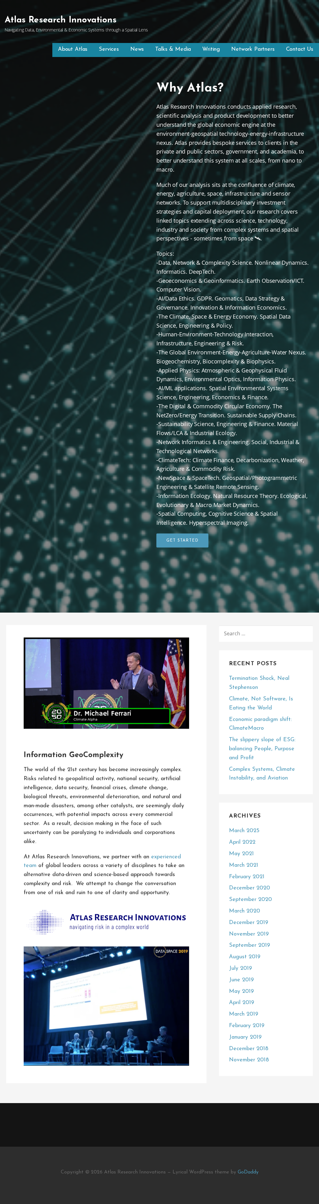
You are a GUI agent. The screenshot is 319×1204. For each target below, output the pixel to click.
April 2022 (242, 842)
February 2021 (246, 877)
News (137, 49)
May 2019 (241, 991)
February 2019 (246, 1026)
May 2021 (241, 854)
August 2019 (244, 957)
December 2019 (248, 923)
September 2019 (249, 945)
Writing (211, 49)
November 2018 (249, 1060)
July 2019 (240, 968)
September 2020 (250, 900)
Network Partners (252, 49)
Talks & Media (173, 49)
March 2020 (244, 911)
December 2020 (249, 888)
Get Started (182, 540)
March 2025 (244, 831)
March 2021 (243, 865)
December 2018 (248, 1049)
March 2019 (243, 1014)
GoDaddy (248, 1172)
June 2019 (241, 980)
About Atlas (73, 49)
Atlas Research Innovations (61, 20)
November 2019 (249, 934)
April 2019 (241, 1003)
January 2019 (245, 1037)
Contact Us (299, 49)
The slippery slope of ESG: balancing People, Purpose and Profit (262, 749)
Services (109, 49)
